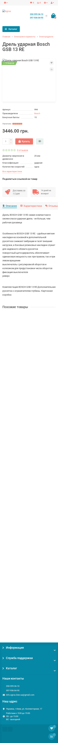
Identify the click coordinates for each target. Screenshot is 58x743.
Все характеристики (12, 171)
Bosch (37, 113)
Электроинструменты (24, 36)
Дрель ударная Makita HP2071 (19, 612)
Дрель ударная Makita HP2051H (20, 547)
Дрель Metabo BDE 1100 (16, 417)
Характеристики (33, 205)
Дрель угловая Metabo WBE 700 (20, 482)
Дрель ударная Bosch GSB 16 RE (20, 352)
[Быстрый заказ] (40, 141)
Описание (11, 205)
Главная (6, 36)
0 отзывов (22, 150)
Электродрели (46, 36)
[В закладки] (51, 62)
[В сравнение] (51, 69)
